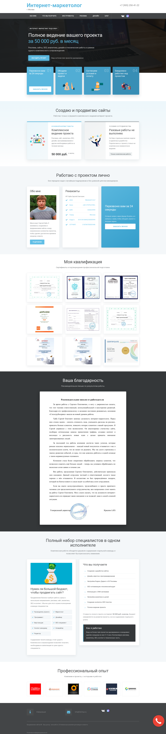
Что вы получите (49, 16)
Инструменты (68, 16)
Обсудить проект (38, 58)
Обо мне (33, 16)
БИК (71, 210)
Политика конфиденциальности (37, 732)
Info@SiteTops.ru (80, 712)
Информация (41, 712)
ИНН (71, 200)
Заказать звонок (40, 89)
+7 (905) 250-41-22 (129, 5)
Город (71, 215)
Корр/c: (72, 220)
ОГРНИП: (72, 224)
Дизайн (96, 16)
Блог (107, 16)
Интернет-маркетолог (54, 5)
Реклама (83, 16)
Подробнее (37, 242)
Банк (71, 205)
